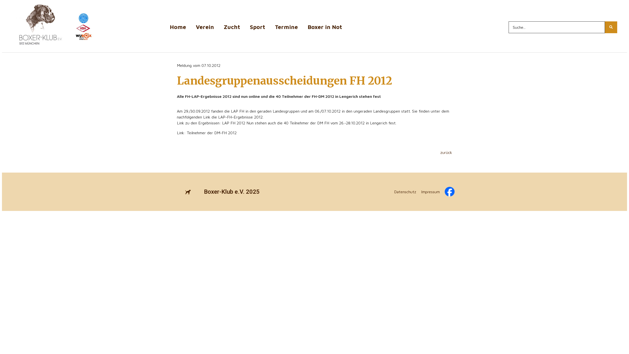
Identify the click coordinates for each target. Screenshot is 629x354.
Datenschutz (405, 192)
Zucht (232, 27)
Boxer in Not (325, 27)
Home (178, 27)
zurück (446, 152)
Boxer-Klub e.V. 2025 (232, 191)
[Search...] (611, 27)
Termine (286, 27)
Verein (205, 27)
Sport (257, 27)
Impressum (430, 192)
